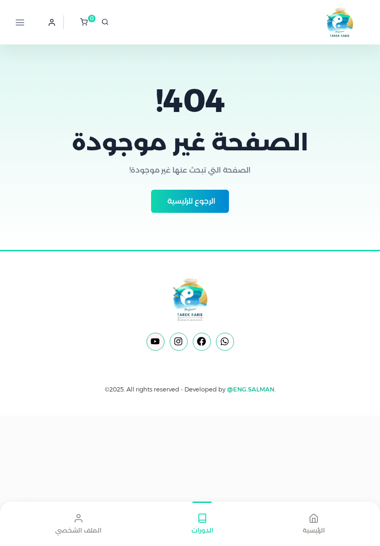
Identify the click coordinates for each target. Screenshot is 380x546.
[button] (52, 22)
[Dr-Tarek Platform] (329, 22)
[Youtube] (155, 342)
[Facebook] (202, 342)
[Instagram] (179, 342)
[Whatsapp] (225, 342)
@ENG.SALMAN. (251, 389)
